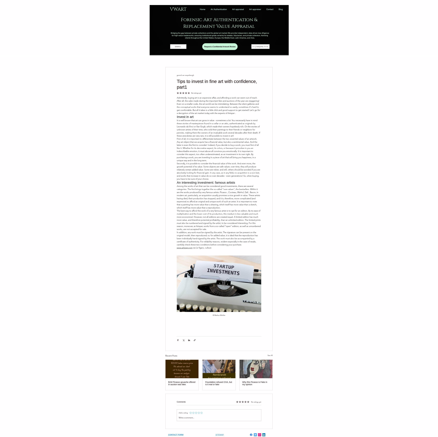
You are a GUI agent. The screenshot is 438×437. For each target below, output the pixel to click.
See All (270, 355)
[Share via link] (195, 340)
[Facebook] (251, 434)
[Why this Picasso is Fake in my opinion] (256, 369)
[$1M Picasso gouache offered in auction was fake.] (182, 369)
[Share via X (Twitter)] (183, 340)
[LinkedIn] (263, 434)
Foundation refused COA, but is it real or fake (218, 383)
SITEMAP (219, 435)
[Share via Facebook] (178, 340)
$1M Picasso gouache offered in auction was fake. (181, 383)
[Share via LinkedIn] (189, 340)
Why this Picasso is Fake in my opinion (254, 383)
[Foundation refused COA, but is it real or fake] (219, 369)
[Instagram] (259, 434)
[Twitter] (255, 434)
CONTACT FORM (175, 435)
